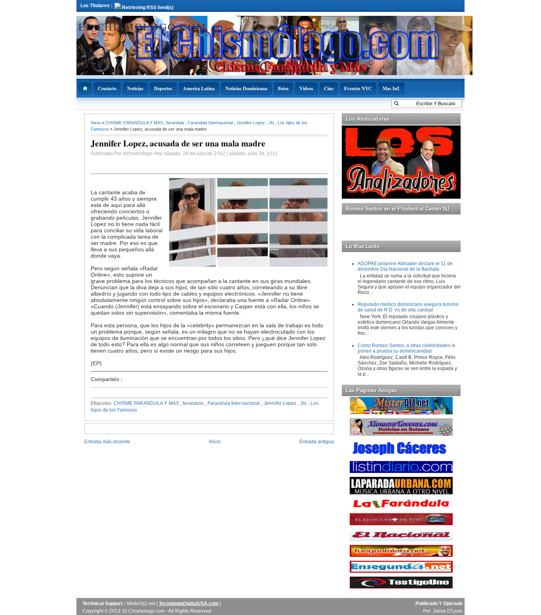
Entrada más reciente (107, 441)
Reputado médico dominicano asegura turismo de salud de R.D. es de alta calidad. (408, 307)
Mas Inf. (391, 88)
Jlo (272, 122)
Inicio (96, 122)
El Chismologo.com (142, 26)
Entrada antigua (316, 441)
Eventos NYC (358, 88)
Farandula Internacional (211, 122)
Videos (306, 88)
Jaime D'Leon (448, 611)
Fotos (283, 88)
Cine (328, 88)
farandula (175, 122)
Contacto (107, 88)
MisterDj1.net (141, 603)
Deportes (163, 88)
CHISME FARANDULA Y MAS (134, 122)
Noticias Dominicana (246, 88)
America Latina (199, 88)
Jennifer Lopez (251, 122)
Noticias (135, 88)
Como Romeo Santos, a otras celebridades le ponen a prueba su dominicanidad (406, 348)
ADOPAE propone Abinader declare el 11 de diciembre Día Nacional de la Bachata (405, 266)
